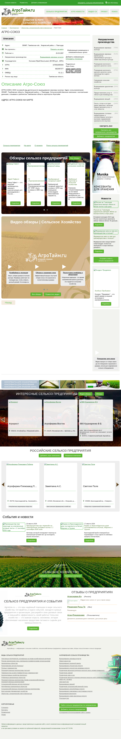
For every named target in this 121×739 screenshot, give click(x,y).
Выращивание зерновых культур (51, 57)
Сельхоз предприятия (56, 12)
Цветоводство (64, 682)
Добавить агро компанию (50, 455)
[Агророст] (25, 411)
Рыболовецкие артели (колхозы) (12, 666)
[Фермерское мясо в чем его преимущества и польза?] (106, 233)
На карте (27, 145)
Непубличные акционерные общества (14, 686)
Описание (8, 38)
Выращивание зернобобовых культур (71, 689)
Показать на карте (56, 49)
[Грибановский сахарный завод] (56, 170)
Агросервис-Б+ (74, 597)
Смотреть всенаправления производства (106, 131)
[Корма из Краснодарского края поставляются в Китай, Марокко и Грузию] (72, 532)
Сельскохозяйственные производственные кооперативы (20, 689)
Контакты (4, 710)
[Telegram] (73, 70)
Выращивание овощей (106, 99)
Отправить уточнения (74, 59)
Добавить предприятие (106, 136)
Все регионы (112, 3)
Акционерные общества (9, 663)
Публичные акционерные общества (13, 677)
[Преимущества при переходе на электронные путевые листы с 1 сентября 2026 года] (14, 532)
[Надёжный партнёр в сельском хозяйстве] (76, 170)
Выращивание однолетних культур (106, 87)
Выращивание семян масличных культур (73, 696)
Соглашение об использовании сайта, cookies (74, 712)
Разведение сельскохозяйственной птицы (73, 686)
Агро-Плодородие (75, 615)
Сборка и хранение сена (46, 273)
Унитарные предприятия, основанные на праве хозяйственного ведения (26, 659)
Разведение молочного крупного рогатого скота (106, 65)
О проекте (39, 145)
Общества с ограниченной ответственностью (16, 693)
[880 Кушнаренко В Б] (96, 411)
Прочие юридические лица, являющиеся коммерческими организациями (25, 661)
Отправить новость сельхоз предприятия (106, 260)
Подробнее (15, 203)
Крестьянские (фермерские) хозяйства (14, 691)
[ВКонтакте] (68, 70)
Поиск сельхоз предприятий (57, 145)
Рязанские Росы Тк (76, 607)
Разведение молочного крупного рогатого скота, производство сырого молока (106, 73)
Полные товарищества (9, 668)
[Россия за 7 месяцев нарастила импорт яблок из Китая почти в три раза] (106, 205)
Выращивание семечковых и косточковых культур (75, 691)
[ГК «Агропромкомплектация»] (36, 170)
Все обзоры (74, 158)
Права (3, 715)
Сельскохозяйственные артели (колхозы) (15, 684)
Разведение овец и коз (67, 675)
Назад (8, 302)
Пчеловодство (64, 698)
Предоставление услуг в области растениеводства (106, 94)
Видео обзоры (85, 394)
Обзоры (99, 394)
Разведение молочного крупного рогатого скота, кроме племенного (81, 670)
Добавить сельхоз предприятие (91, 3)
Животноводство (65, 661)
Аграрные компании (73, 455)
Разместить (24, 3)
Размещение (5, 712)
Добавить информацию (39, 3)
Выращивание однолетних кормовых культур (74, 668)
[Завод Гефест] (15, 170)
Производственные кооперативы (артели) (15, 670)
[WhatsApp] (78, 70)
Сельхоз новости (10, 3)
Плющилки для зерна (106, 359)
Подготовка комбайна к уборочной (73, 273)
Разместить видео (52, 294)
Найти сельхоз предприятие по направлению (78, 705)
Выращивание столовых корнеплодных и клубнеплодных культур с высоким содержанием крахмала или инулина (106, 117)
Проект (104, 12)
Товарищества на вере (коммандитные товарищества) (19, 673)
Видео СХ (92, 12)
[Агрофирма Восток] (60, 411)
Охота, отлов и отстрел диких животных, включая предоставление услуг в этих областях (106, 106)
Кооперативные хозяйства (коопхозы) (14, 675)
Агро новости (77, 12)
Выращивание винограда (67, 693)
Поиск (115, 12)
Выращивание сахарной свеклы (70, 663)
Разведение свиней (66, 673)
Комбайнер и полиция (18, 273)
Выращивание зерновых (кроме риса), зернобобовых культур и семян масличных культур (106, 56)
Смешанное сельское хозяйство (106, 81)
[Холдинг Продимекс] (106, 279)
